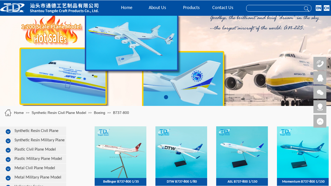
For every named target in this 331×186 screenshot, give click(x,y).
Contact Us (222, 7)
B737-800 (121, 113)
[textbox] (272, 8)
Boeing (99, 113)
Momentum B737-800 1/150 (303, 182)
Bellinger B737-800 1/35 (121, 182)
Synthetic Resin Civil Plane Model (59, 113)
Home (126, 7)
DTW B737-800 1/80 (182, 182)
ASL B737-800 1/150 (242, 182)
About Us (157, 7)
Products (191, 7)
